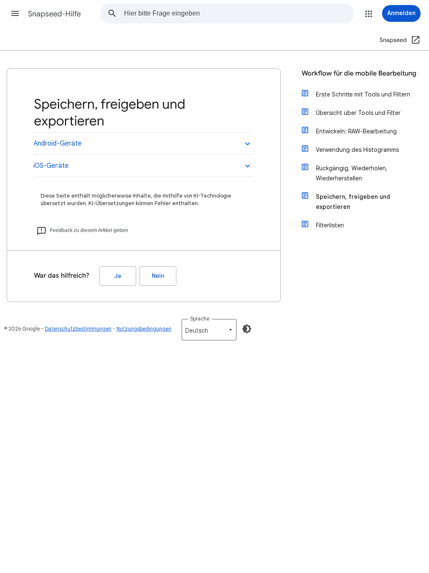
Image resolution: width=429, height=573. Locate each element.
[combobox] (239, 13)
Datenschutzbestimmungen (78, 329)
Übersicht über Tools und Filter (358, 113)
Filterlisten (330, 225)
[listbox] (209, 330)
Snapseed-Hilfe (54, 13)
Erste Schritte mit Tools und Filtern (363, 94)
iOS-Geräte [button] (51, 165)
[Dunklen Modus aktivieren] (247, 329)
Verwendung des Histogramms (357, 150)
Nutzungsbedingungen (143, 329)
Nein (158, 275)
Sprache (199, 318)
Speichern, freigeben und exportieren (353, 202)
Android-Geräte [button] (58, 143)
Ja (117, 275)
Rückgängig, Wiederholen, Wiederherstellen (352, 173)
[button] (15, 13)
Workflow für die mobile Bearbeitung (359, 73)
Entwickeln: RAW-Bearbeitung (356, 131)
